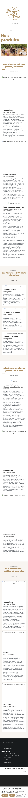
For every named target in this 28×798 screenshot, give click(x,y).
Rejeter (12, 795)
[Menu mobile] (11, 30)
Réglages (19, 795)
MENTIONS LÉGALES (11, 769)
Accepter (5, 795)
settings (16, 792)
